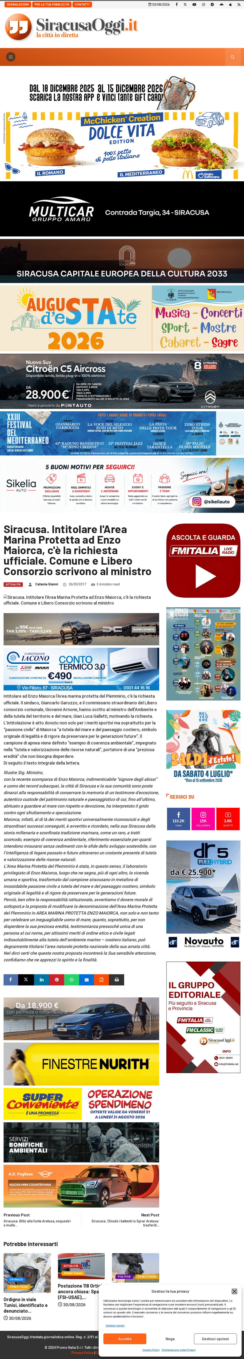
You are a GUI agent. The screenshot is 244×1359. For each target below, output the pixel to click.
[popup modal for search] (232, 57)
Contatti (82, 4)
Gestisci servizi (115, 1325)
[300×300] (203, 746)
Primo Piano (19, 1273)
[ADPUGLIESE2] (81, 1185)
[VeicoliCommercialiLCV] (122, 208)
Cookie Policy (150, 1350)
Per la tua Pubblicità (52, 4)
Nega (170, 1339)
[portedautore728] (81, 1063)
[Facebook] (177, 4)
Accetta (125, 1339)
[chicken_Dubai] (122, 145)
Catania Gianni (46, 584)
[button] (234, 1291)
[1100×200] (122, 260)
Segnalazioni (18, 4)
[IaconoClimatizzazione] (81, 668)
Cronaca (124, 1279)
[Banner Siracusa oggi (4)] (122, 380)
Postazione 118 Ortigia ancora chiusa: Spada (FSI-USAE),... (27, 1291)
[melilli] (203, 653)
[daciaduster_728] (81, 628)
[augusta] (122, 318)
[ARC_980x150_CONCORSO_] (122, 91)
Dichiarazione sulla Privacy (178, 1350)
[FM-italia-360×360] (203, 560)
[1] (203, 1017)
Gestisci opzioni (215, 1339)
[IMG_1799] (81, 1103)
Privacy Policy (82, 1353)
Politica (70, 1276)
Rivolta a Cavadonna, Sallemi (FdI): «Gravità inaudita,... (81, 1294)
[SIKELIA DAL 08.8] (122, 484)
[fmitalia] (122, 432)
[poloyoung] (81, 1018)
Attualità (13, 584)
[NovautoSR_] (203, 896)
